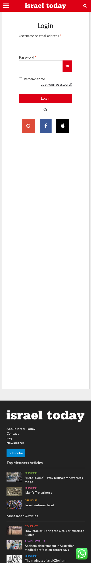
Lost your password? (56, 84)
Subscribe (16, 453)
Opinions (31, 473)
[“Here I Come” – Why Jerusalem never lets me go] (15, 477)
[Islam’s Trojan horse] (15, 491)
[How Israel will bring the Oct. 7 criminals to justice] (15, 529)
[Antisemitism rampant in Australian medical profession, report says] (15, 544)
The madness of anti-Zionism (45, 560)
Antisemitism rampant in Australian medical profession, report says (49, 548)
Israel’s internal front (39, 505)
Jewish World (35, 540)
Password (27, 57)
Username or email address (40, 36)
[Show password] (67, 66)
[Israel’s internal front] (15, 504)
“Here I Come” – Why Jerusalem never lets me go (54, 480)
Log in (45, 98)
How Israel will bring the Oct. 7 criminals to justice (54, 533)
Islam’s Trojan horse (38, 492)
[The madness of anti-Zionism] (15, 559)
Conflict (31, 526)
